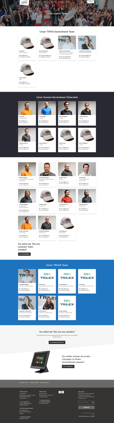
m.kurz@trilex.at (44, 289)
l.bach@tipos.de (24, 55)
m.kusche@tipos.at (64, 147)
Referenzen (45, 1)
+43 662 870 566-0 (85, 57)
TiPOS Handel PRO (34, 382)
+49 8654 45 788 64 (45, 57)
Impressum (92, 416)
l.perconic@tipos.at (64, 209)
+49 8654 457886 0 (25, 417)
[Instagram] (63, 392)
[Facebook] (60, 392)
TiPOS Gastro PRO (23, 382)
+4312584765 (63, 237)
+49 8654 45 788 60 (25, 83)
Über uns (53, 1)
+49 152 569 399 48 (65, 58)
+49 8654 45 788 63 (25, 57)
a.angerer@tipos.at (44, 183)
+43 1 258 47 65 (24, 122)
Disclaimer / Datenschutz (84, 416)
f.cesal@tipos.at (24, 235)
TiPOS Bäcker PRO (44, 382)
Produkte (36, 1)
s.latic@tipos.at (83, 209)
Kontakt (68, 1)
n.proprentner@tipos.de (45, 55)
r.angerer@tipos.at (24, 183)
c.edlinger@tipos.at (24, 210)
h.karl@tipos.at (23, 121)
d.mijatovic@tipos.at (65, 235)
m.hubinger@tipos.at (85, 147)
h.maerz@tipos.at (84, 183)
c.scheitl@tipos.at (44, 209)
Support (61, 1)
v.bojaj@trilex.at (84, 289)
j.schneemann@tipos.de (65, 57)
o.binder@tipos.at (44, 121)
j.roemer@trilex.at (44, 315)
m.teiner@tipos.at (64, 182)
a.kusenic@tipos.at (24, 147)
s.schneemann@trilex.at (85, 55)
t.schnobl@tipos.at (84, 121)
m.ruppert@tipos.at (64, 121)
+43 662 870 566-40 (45, 402)
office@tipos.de (24, 82)
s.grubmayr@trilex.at (65, 315)
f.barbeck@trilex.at (64, 289)
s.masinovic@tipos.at (45, 147)
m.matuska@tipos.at (45, 235)
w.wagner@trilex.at (24, 289)
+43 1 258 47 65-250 (25, 403)
